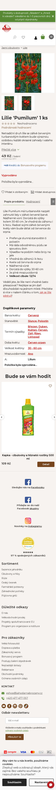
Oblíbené (23, 37)
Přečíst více (9, 149)
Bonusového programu (33, 165)
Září (30, 333)
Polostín (43, 321)
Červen (42, 330)
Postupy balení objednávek (16, 661)
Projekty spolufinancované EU (18, 621)
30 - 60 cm (35, 348)
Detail (46, 464)
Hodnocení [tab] (33, 201)
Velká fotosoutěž (11, 643)
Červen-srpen (37, 342)
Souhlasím (14, 782)
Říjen (37, 333)
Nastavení (41, 782)
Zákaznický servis (11, 652)
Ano (30, 353)
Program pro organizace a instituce (21, 626)
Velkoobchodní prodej (13, 617)
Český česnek (9, 582)
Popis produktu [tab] (14, 201)
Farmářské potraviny (13, 587)
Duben (43, 326)
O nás (5, 613)
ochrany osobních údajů (16, 730)
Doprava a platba (11, 647)
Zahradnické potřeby (13, 591)
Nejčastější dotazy (11, 665)
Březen (32, 326)
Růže (4, 578)
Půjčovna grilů (9, 595)
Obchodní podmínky (13, 674)
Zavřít (7, 189)
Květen (32, 330)
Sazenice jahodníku (12, 569)
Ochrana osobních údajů (15, 678)
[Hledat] (15, 37)
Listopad (33, 336)
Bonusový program (12, 656)
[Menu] (51, 37)
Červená (33, 315)
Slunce (32, 321)
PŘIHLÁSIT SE (14, 737)
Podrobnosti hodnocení (16, 127)
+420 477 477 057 (17, 698)
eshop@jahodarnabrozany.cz (24, 693)
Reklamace (8, 669)
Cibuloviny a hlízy (11, 573)
